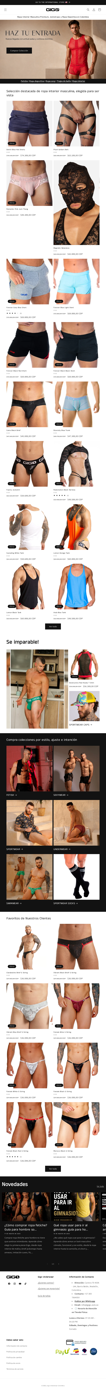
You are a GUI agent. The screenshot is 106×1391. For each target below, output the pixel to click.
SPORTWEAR (13, 849)
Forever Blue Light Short (64, 308)
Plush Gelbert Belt (61, 150)
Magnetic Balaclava (61, 248)
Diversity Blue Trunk (62, 430)
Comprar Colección (19, 50)
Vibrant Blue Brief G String (17, 1032)
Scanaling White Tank (15, 553)
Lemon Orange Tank (62, 553)
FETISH (10, 795)
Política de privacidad (15, 1351)
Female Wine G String (62, 1032)
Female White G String (15, 1091)
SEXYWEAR (60, 795)
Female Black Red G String (17, 1151)
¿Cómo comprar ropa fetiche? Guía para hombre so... (26, 1227)
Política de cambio (14, 1357)
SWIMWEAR (12, 903)
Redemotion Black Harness (64, 490)
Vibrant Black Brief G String (65, 973)
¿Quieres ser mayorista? (49, 1288)
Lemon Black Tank (13, 613)
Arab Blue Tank (60, 613)
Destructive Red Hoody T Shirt (81, 683)
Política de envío (13, 1363)
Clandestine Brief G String (17, 973)
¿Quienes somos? (46, 1282)
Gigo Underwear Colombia (56, 1386)
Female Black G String (63, 1091)
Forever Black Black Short (64, 371)
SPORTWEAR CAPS (79, 724)
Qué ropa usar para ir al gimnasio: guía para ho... (71, 1227)
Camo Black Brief (13, 430)
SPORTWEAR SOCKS (64, 903)
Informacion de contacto (16, 1346)
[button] (5, 10)
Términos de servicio (15, 1369)
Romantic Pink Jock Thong (17, 209)
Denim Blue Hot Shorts (15, 150)
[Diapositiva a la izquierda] (47, 1264)
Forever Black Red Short (16, 371)
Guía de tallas (44, 1295)
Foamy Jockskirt (13, 490)
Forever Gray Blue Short (16, 308)
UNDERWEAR (61, 849)
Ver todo (53, 626)
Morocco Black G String (63, 1151)
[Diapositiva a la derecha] (59, 1264)
